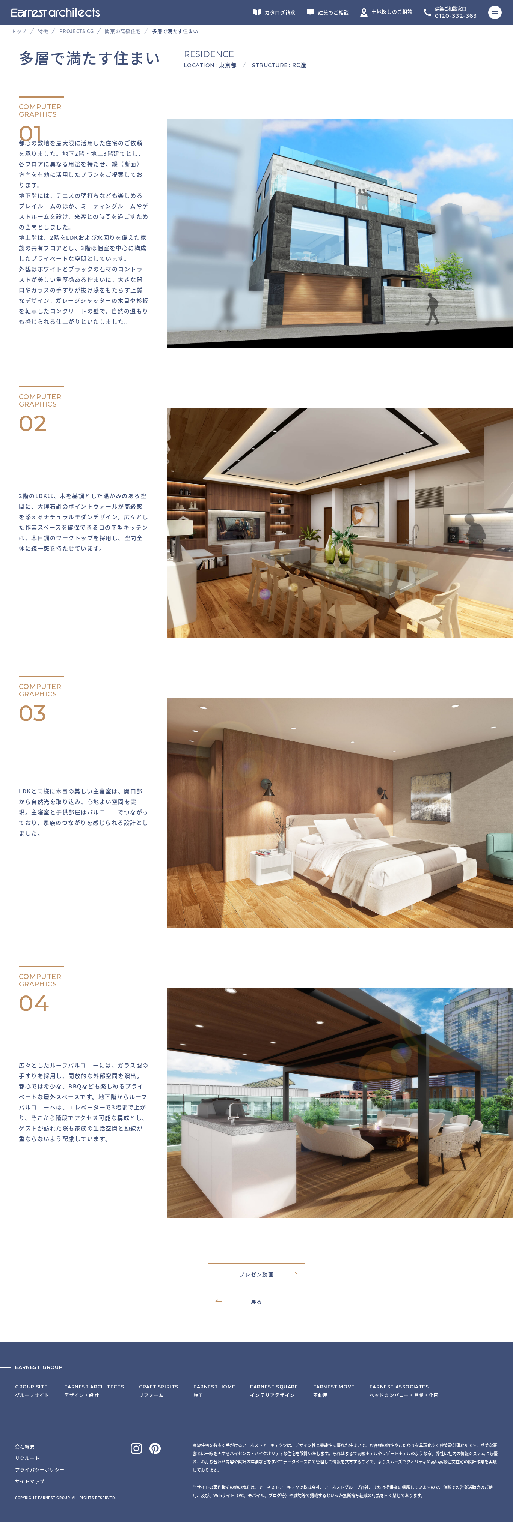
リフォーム (158, 1391)
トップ (19, 31)
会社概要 (25, 1446)
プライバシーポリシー (40, 1469)
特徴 (43, 31)
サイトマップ (30, 1481)
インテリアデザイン (274, 1391)
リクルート (27, 1458)
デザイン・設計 (94, 1391)
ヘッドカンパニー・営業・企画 (404, 1391)
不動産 (334, 1391)
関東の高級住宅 (123, 31)
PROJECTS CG (76, 31)
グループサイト (32, 1391)
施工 (214, 1391)
